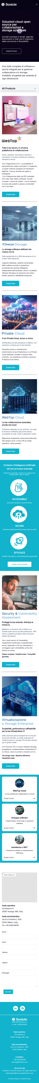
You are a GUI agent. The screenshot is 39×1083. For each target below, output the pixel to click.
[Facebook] (22, 1008)
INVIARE (8, 992)
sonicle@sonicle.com (20, 1062)
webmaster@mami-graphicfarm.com (19, 1073)
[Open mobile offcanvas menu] (37, 4)
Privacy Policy (13, 1079)
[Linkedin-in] (15, 1008)
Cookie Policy (25, 1079)
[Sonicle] (9, 4)
